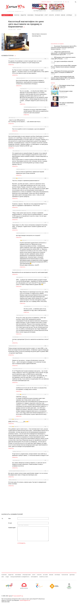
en (68, 1)
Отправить (22, 543)
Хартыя (15, 7)
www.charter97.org (18, 595)
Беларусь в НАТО (44, 576)
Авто (3, 576)
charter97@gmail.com (25, 600)
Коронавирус (34, 576)
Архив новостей (58, 1)
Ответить (11, 64)
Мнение (63, 15)
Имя (9, 518)
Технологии (65, 574)
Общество (23, 15)
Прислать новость (46, 1)
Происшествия (39, 15)
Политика (16, 15)
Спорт (46, 15)
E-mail (10, 523)
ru (66, 1)
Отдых (7, 576)
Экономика (30, 15)
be (63, 1)
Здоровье (72, 574)
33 (24, 27)
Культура (51, 15)
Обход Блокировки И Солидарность (19, 576)
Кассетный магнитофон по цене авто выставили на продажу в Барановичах (26, 24)
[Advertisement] (25, 500)
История (57, 15)
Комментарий (11, 527)
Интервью (69, 15)
